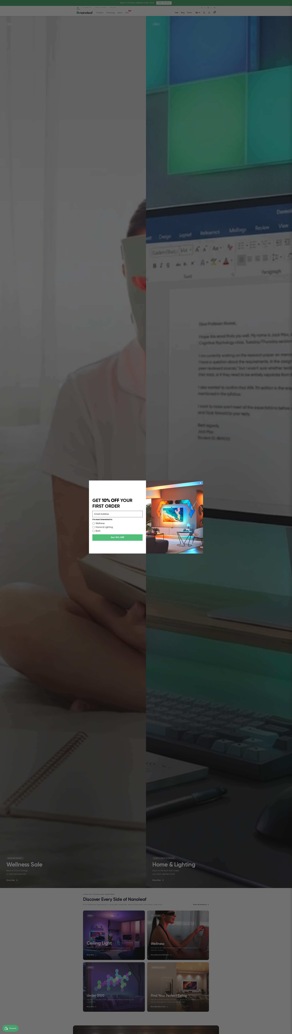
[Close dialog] (200, 483)
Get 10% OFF (117, 537)
